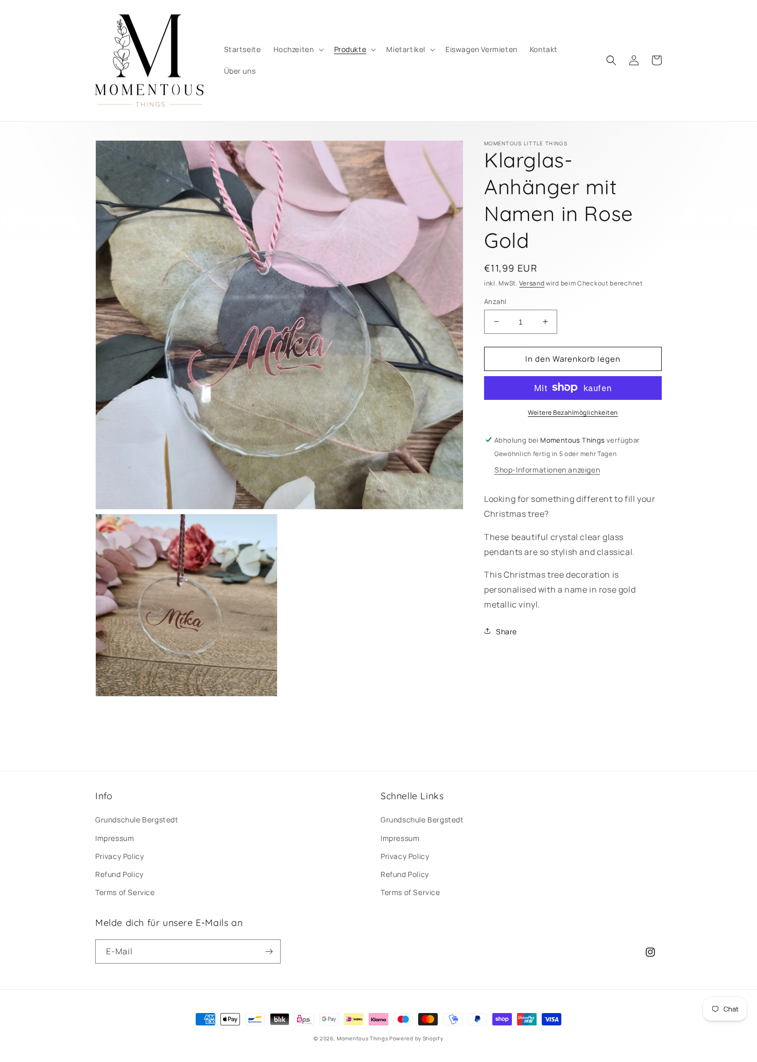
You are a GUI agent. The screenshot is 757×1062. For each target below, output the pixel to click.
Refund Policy (119, 874)
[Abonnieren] (268, 951)
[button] (297, 49)
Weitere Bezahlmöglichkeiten (573, 412)
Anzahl (495, 301)
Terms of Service (125, 892)
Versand (531, 283)
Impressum (114, 838)
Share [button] (506, 631)
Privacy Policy (119, 856)
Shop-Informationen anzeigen (547, 469)
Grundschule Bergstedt (137, 819)
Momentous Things (362, 1038)
